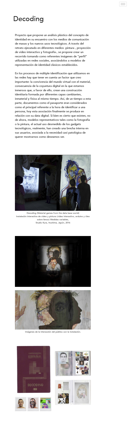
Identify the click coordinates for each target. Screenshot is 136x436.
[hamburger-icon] (123, 4)
